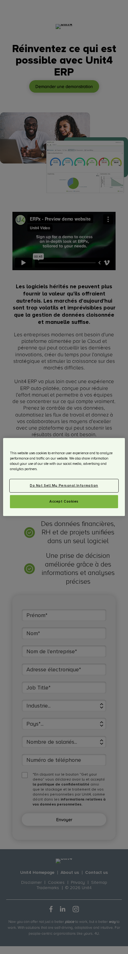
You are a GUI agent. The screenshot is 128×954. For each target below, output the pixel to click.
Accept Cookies (64, 501)
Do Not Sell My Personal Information (64, 486)
